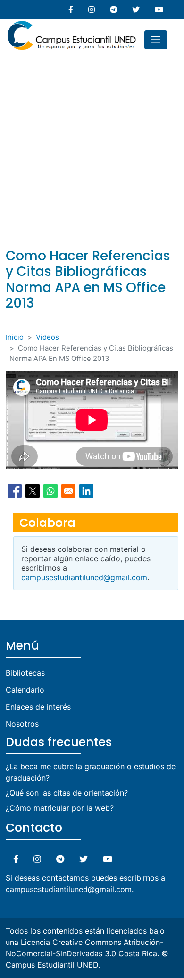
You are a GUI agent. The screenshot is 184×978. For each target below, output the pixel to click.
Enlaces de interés (38, 707)
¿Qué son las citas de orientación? (67, 793)
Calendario (25, 690)
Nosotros (22, 724)
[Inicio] (72, 24)
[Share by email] (68, 491)
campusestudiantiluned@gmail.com (84, 577)
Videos (47, 337)
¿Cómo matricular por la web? (60, 808)
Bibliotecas (25, 673)
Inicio (15, 337)
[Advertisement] (92, 147)
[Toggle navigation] (155, 39)
